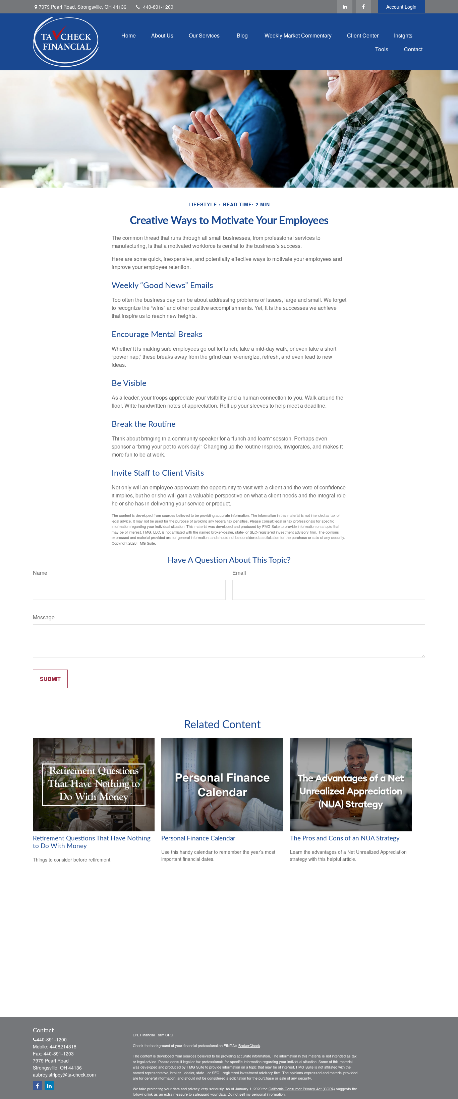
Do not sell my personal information (256, 1094)
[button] (128, 35)
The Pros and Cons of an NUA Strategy (345, 838)
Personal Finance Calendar (198, 838)
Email (239, 572)
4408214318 (63, 1046)
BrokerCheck (249, 1045)
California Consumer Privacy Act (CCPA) (302, 1088)
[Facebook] (363, 6)
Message (44, 617)
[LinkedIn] (344, 6)
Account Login (401, 6)
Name (40, 572)
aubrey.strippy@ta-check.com (64, 1074)
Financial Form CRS (156, 1034)
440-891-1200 (158, 6)
